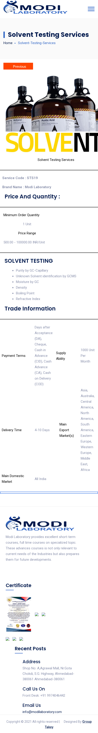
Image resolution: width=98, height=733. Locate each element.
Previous (19, 66)
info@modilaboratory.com (42, 712)
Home (8, 43)
